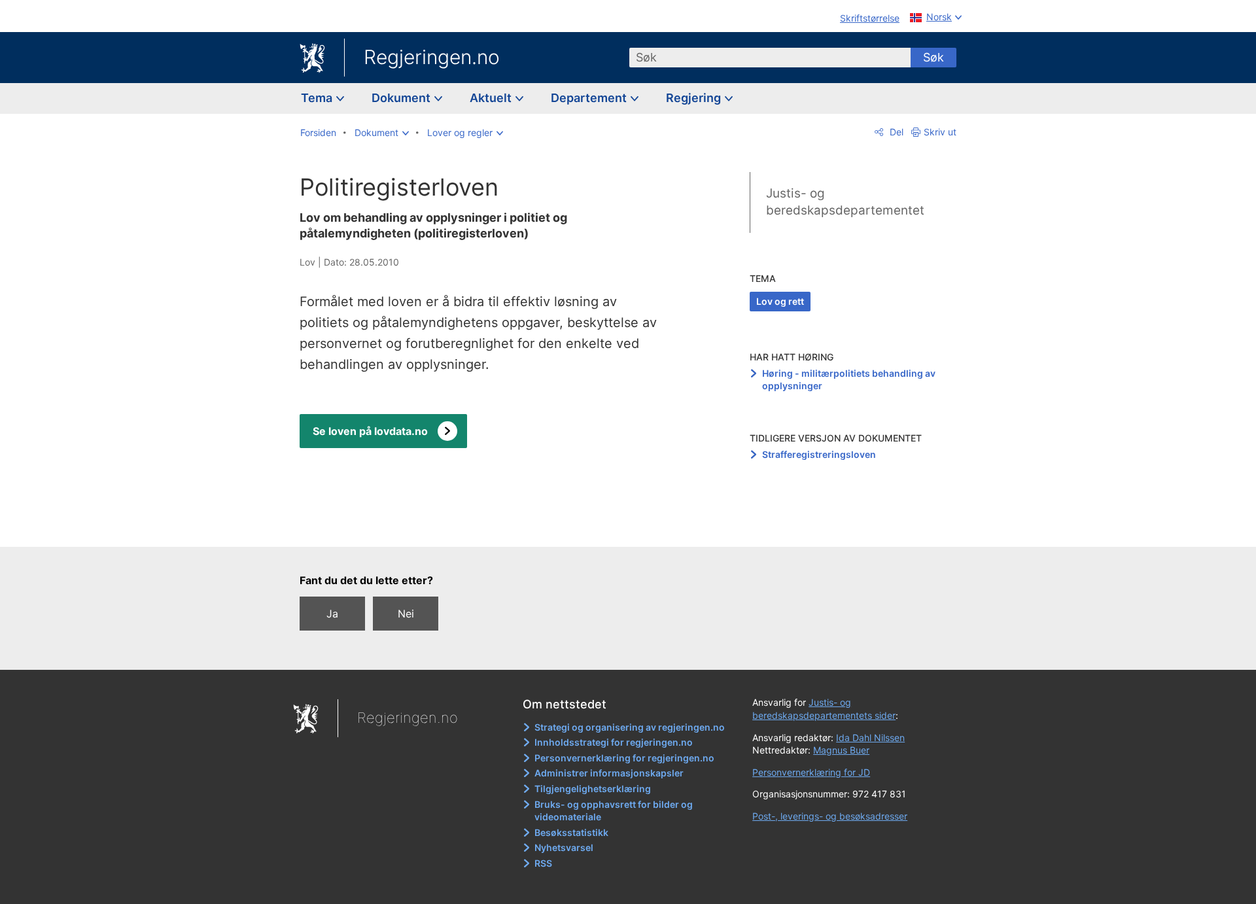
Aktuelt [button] (492, 98)
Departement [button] (590, 98)
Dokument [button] (402, 98)
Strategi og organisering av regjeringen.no (629, 727)
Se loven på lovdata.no (370, 431)
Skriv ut (940, 131)
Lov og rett (780, 301)
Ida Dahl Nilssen (870, 737)
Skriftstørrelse (869, 18)
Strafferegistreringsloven (819, 454)
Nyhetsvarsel (563, 847)
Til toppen (489, 527)
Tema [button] (318, 98)
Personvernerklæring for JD (811, 772)
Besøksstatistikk (571, 832)
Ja (332, 613)
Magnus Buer (841, 750)
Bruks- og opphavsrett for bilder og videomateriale (613, 811)
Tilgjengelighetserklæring (592, 788)
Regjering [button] (695, 98)
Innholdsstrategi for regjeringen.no (613, 742)
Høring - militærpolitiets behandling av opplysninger (848, 380)
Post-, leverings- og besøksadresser (829, 816)
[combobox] (770, 57)
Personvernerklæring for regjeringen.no (624, 757)
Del (895, 131)
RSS (543, 863)
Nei (406, 613)
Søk (933, 57)
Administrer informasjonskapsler (609, 772)
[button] (382, 132)
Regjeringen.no (432, 57)
